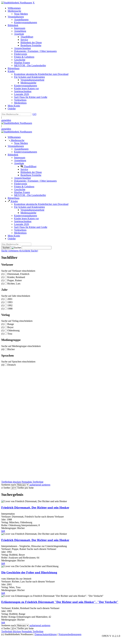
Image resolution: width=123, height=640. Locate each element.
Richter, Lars (13, 283)
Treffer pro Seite (25, 487)
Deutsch (11, 364)
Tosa (9, 333)
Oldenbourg (13, 330)
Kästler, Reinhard (16, 277)
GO (34, 114)
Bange (10, 324)
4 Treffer (5, 487)
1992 (9, 305)
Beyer (10, 327)
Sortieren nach (8, 484)
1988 (9, 308)
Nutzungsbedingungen (69, 634)
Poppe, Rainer (14, 280)
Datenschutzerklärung (46, 634)
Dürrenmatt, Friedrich (18, 274)
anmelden (6, 120)
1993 (9, 302)
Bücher (11, 349)
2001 (9, 299)
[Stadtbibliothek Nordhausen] (16, 2)
